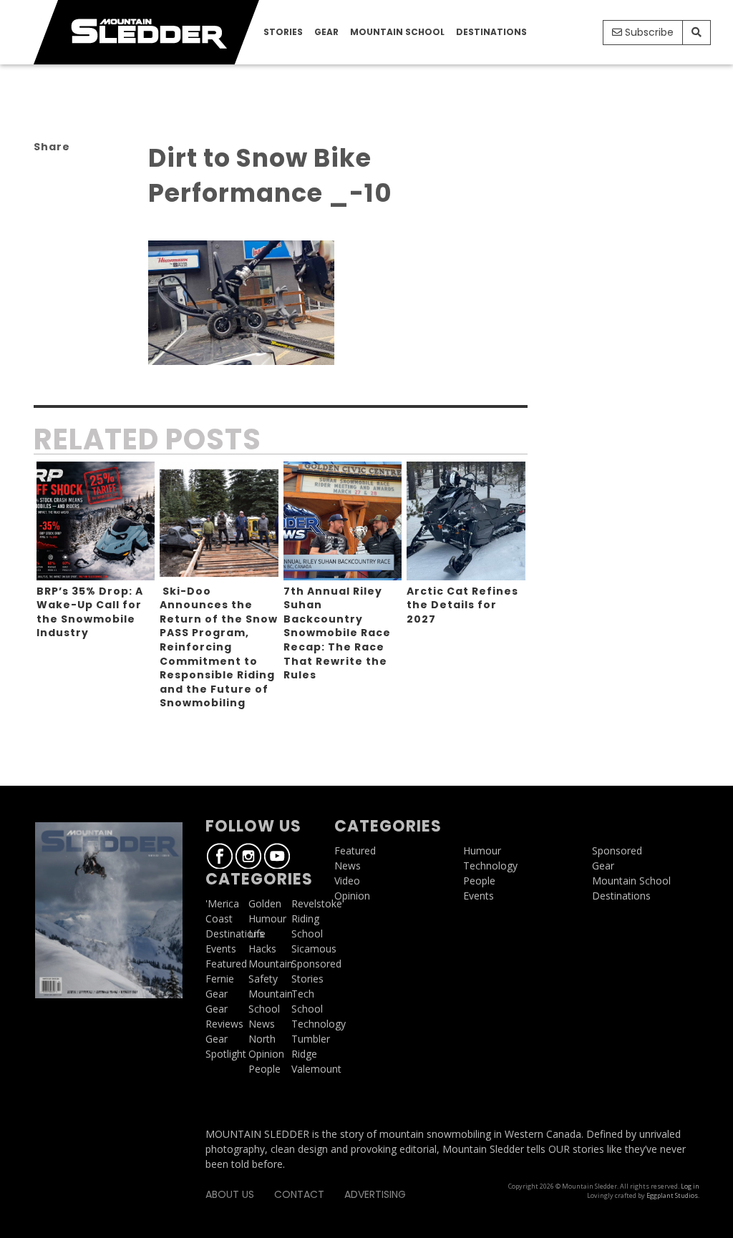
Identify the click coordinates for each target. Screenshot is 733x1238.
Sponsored (316, 963)
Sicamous (313, 948)
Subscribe (648, 32)
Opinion (266, 1054)
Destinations (491, 32)
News (261, 1023)
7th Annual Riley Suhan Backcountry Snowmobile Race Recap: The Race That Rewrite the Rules (337, 633)
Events (220, 948)
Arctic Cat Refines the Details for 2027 (462, 605)
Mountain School (397, 32)
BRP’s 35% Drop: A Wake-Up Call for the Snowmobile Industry (90, 612)
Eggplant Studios (672, 1195)
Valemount (316, 1069)
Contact (299, 1194)
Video (347, 880)
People (264, 1069)
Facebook (220, 856)
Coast (219, 918)
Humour (267, 918)
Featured (226, 963)
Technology (318, 1023)
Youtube (277, 856)
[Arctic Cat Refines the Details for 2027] (466, 521)
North (262, 1039)
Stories (283, 32)
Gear (326, 32)
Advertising (375, 1194)
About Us (229, 1194)
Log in (690, 1186)
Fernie (219, 978)
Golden (264, 903)
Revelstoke (316, 903)
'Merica (222, 903)
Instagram (248, 856)
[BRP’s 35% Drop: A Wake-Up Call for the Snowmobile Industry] (96, 521)
